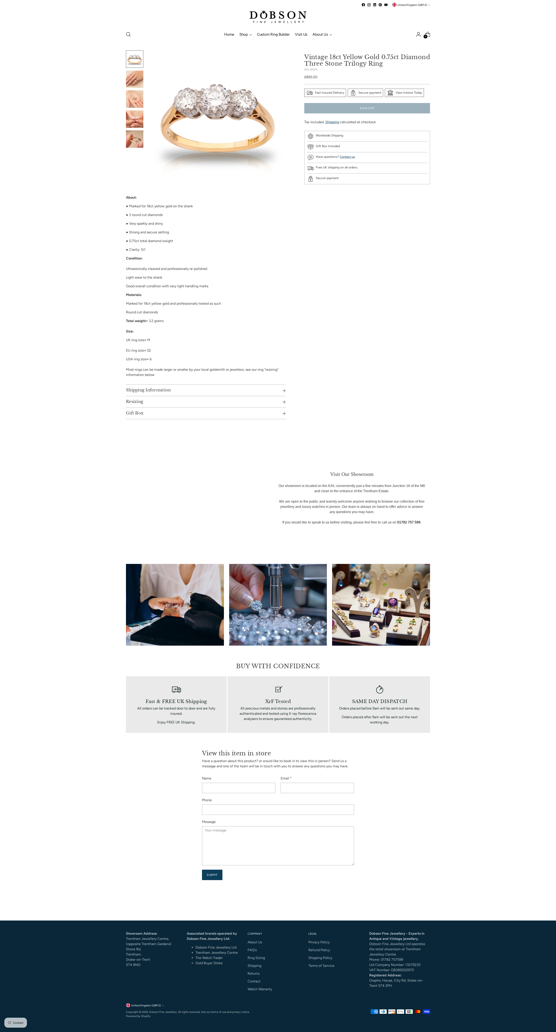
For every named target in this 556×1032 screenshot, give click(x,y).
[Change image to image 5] (134, 139)
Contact (254, 981)
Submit (212, 874)
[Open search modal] (128, 34)
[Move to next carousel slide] (426, 905)
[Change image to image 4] (134, 119)
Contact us (347, 157)
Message (209, 822)
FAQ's (252, 950)
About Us (255, 942)
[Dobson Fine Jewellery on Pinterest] (380, 5)
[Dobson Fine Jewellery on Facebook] (363, 5)
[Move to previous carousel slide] (416, 905)
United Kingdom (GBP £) (412, 5)
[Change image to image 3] (134, 99)
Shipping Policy (320, 958)
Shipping (332, 122)
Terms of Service (321, 966)
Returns (254, 973)
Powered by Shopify (138, 1016)
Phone (207, 800)
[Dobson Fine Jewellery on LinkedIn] (375, 5)
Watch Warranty (260, 989)
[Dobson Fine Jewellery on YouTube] (386, 5)
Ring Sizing (256, 958)
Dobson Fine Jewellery (163, 1012)
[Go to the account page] (418, 34)
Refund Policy (319, 950)
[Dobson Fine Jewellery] (278, 17)
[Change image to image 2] (134, 79)
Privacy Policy (319, 942)
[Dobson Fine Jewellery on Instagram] (369, 5)
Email (286, 778)
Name (206, 778)
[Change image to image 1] (134, 59)
